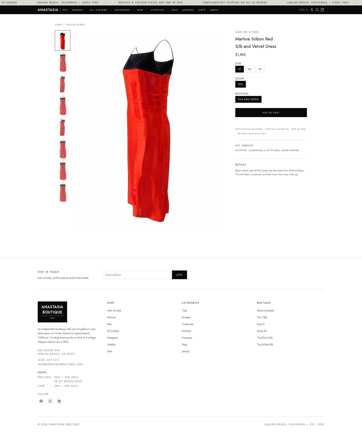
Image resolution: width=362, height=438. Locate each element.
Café (202, 9)
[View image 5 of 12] (62, 127)
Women (77, 9)
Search (261, 324)
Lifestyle (157, 9)
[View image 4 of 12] (62, 105)
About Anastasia (265, 310)
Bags (184, 344)
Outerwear (188, 324)
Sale (175, 9)
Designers (122, 9)
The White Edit (265, 344)
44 (260, 69)
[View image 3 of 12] (62, 84)
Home (58, 24)
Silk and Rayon (248, 99)
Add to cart (271, 112)
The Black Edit (264, 338)
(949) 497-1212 (48, 360)
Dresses (186, 317)
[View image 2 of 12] (62, 62)
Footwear (187, 338)
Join (179, 275)
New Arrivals (114, 310)
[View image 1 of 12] (62, 41)
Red (240, 84)
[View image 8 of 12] (62, 192)
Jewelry (186, 351)
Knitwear (186, 331)
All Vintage (98, 9)
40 (239, 69)
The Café (262, 317)
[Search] (317, 9)
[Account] (311, 9)
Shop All (261, 331)
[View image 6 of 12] (62, 149)
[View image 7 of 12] (62, 170)
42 (249, 69)
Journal (188, 9)
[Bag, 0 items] (322, 9)
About (214, 9)
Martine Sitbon (75, 24)
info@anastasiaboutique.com (60, 364)
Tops (184, 310)
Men (140, 9)
